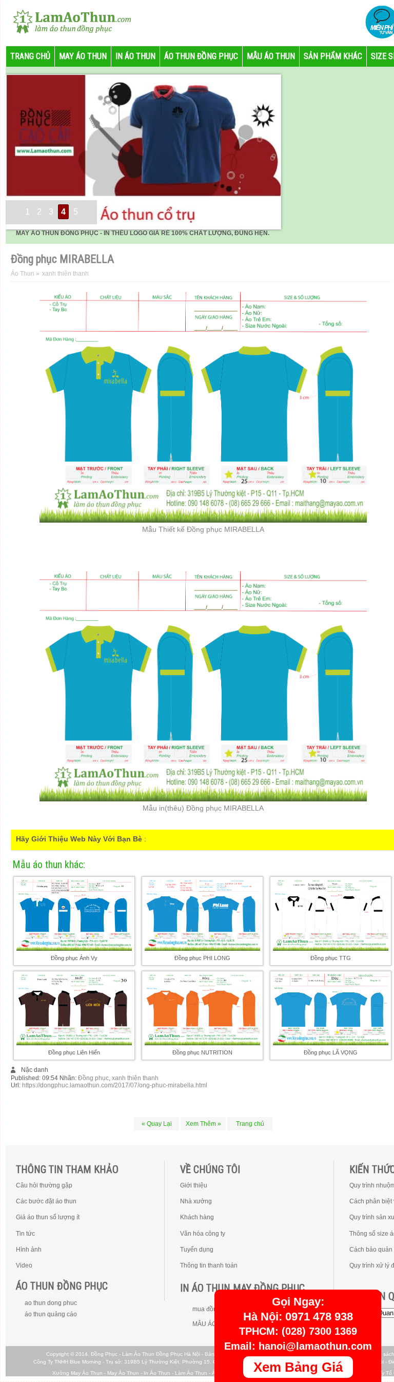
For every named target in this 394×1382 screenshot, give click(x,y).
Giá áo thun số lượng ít (48, 1217)
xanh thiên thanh (135, 1078)
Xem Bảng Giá (298, 1367)
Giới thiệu (193, 1185)
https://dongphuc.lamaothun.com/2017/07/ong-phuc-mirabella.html (114, 1085)
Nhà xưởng (196, 1201)
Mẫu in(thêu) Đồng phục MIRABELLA (203, 808)
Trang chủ (250, 1123)
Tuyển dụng (196, 1249)
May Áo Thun (123, 1373)
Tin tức (25, 1233)
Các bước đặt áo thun (46, 1201)
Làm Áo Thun (191, 1373)
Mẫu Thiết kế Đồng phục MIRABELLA (203, 529)
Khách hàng (197, 1217)
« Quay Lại (157, 1123)
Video (24, 1265)
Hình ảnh (29, 1249)
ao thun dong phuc (51, 1303)
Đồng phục (93, 1078)
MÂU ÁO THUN (213, 1324)
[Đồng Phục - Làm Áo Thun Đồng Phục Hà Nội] (68, 20)
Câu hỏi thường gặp (44, 1185)
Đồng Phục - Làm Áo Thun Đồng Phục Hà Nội (145, 1354)
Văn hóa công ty (202, 1233)
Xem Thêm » (203, 1123)
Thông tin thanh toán (209, 1265)
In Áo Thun (157, 1373)
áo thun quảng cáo (51, 1314)
